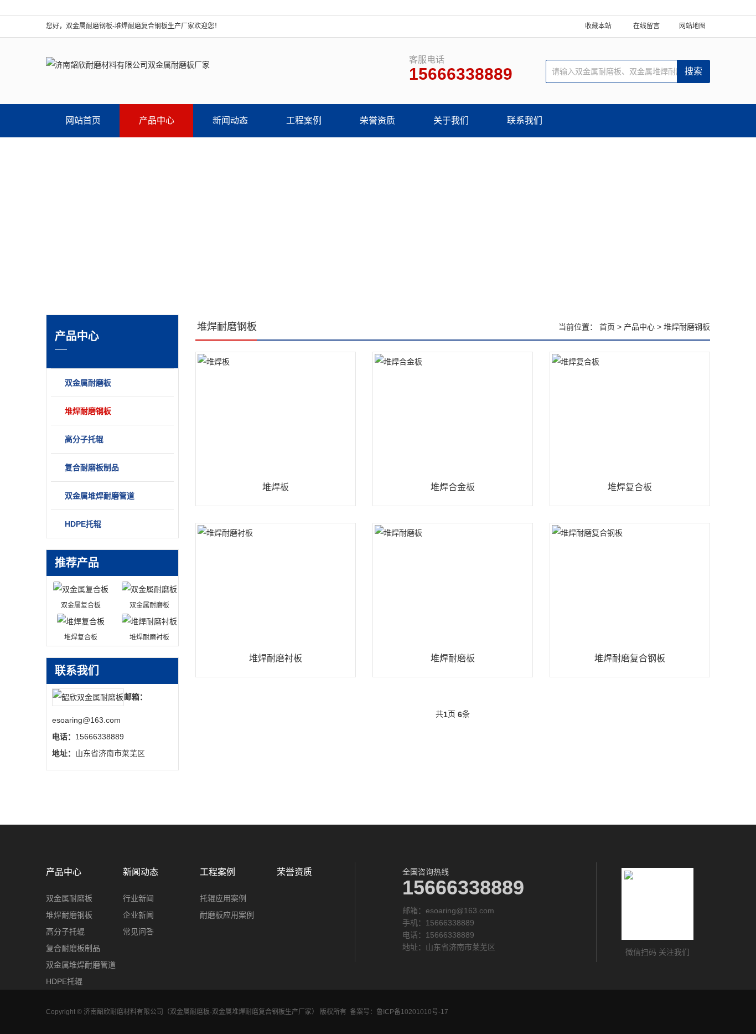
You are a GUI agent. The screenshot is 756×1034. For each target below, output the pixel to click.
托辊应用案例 (223, 898)
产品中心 (156, 120)
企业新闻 (138, 915)
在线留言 (646, 26)
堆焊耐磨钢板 (88, 411)
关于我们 (451, 120)
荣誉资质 (377, 120)
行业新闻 (138, 898)
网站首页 (83, 120)
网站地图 (692, 26)
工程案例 (304, 120)
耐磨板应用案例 (227, 915)
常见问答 (138, 931)
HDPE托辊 (83, 523)
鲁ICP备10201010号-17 (412, 1012)
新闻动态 (230, 120)
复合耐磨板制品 (92, 467)
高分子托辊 (84, 439)
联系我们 (524, 120)
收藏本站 (598, 26)
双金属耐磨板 (88, 382)
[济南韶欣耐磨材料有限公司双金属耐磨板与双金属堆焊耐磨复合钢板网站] (128, 65)
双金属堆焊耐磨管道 (99, 495)
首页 (607, 326)
